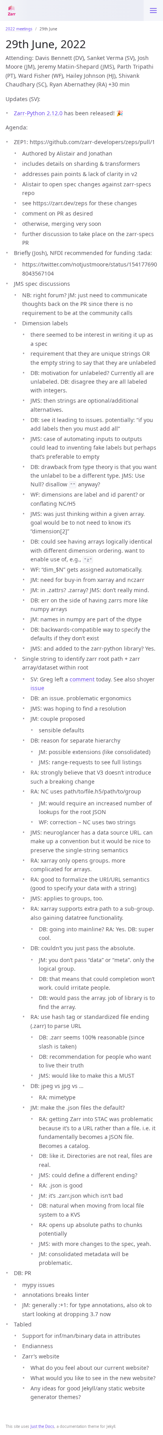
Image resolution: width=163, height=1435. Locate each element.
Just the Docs (42, 1426)
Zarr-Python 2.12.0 (38, 113)
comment (82, 679)
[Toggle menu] (153, 10)
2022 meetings (19, 29)
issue (37, 688)
